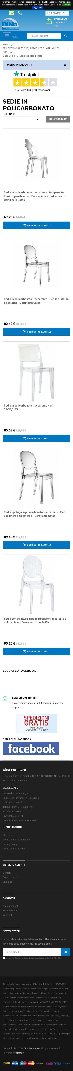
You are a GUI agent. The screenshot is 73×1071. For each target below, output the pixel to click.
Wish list (7, 915)
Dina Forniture (31, 1048)
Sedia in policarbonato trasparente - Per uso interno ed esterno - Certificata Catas (36, 301)
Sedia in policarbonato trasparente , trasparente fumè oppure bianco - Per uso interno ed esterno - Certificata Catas (35, 196)
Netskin (20, 1052)
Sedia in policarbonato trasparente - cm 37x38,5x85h (28, 407)
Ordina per (10, 114)
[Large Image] (36, 1063)
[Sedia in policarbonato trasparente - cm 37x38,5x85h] (36, 371)
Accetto (66, 5)
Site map (7, 881)
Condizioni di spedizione (16, 839)
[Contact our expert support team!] (11, 13)
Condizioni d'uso (12, 877)
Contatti (7, 872)
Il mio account (10, 906)
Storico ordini (10, 910)
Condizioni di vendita (14, 848)
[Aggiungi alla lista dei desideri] (67, 131)
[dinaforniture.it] (11, 24)
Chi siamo (8, 835)
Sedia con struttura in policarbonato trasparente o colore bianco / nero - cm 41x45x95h (35, 620)
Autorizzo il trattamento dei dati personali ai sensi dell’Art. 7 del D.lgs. (34, 958)
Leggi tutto (37, 8)
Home (6, 44)
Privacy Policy (10, 844)
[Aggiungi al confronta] (67, 135)
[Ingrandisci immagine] (67, 140)
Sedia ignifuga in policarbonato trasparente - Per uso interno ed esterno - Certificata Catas (34, 514)
